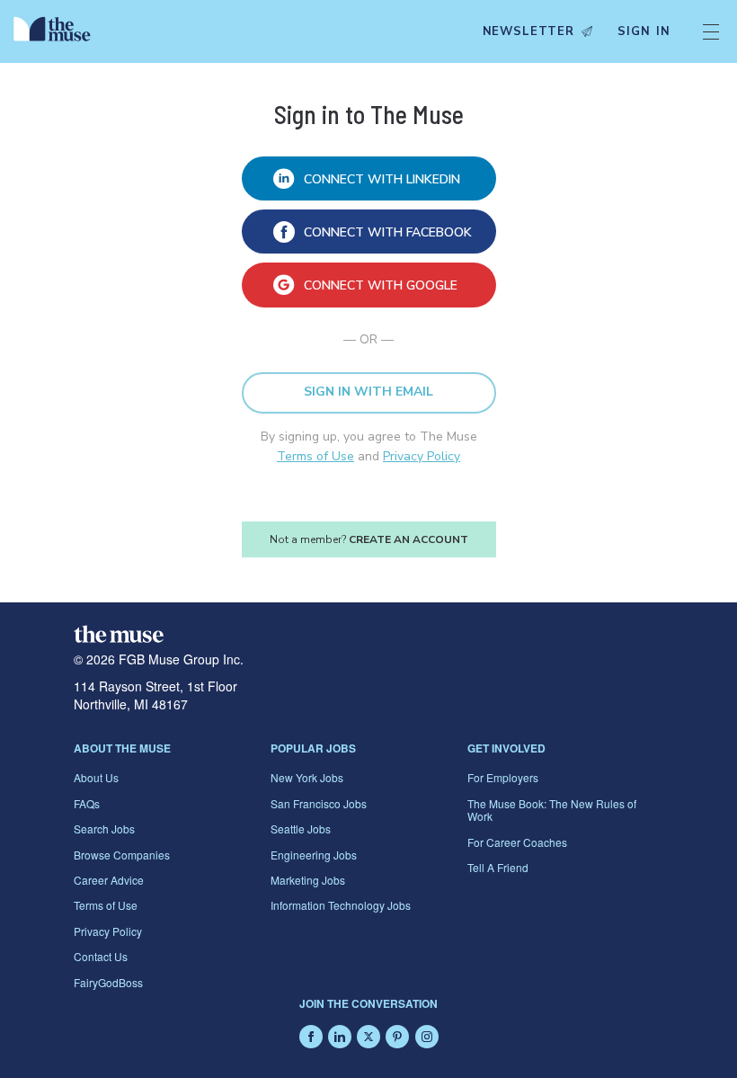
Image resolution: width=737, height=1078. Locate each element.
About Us (96, 777)
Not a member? (369, 539)
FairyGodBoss (108, 982)
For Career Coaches (517, 842)
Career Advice (109, 879)
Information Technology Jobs (341, 905)
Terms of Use (315, 456)
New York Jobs (307, 777)
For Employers (502, 777)
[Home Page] (56, 31)
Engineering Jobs (314, 854)
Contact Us (101, 956)
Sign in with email (368, 391)
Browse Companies (122, 854)
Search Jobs (104, 828)
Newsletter (528, 31)
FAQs (87, 803)
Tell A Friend (497, 867)
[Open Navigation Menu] (711, 31)
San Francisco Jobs (319, 803)
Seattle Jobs (301, 828)
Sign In (643, 31)
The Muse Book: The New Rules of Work (551, 810)
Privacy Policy (421, 456)
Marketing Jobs (308, 879)
